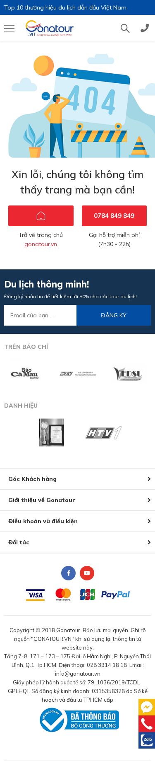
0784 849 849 (114, 216)
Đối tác (18, 542)
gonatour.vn (40, 244)
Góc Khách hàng (32, 479)
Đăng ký (113, 315)
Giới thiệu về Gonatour (41, 500)
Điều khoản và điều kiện (43, 521)
